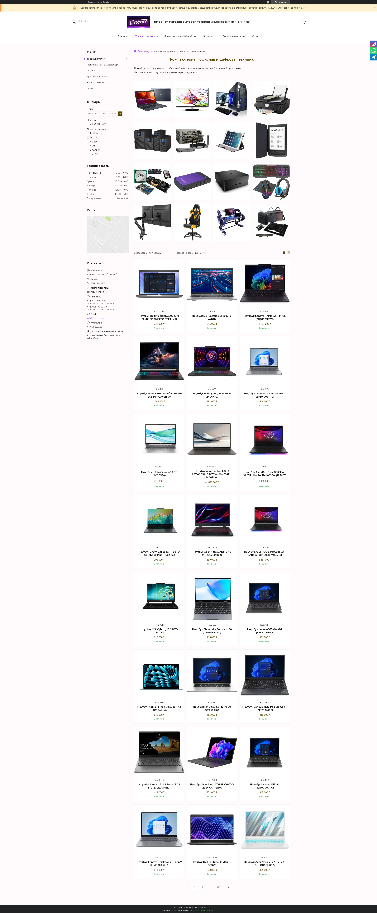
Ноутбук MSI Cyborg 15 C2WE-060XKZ (159, 631)
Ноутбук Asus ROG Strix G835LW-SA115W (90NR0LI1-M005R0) (264, 554)
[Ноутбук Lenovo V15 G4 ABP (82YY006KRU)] (265, 597)
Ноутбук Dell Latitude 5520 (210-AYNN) (212, 318)
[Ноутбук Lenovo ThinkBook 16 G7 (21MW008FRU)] (265, 361)
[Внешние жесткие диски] (192, 181)
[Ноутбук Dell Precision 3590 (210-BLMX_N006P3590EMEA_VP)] (159, 284)
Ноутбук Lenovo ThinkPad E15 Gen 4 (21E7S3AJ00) (264, 709)
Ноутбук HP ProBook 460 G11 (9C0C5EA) (159, 474)
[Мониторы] (192, 99)
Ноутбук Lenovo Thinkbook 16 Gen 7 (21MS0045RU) (159, 864)
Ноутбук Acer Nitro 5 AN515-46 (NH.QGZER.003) (212, 554)
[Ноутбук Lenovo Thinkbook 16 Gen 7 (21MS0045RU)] (159, 830)
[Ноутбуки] (152, 99)
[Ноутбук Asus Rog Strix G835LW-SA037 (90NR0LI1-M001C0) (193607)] (265, 439)
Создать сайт (93, 2)
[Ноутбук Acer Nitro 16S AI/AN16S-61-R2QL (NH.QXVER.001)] (159, 361)
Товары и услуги (145, 36)
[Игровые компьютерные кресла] (192, 222)
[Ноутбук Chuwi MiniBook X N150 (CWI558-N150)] (212, 597)
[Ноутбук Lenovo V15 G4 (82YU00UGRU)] (265, 752)
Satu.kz (203, 907)
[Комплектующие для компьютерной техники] (152, 181)
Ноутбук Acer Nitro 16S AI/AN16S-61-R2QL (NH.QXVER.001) (159, 395)
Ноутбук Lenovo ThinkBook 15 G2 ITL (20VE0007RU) (159, 786)
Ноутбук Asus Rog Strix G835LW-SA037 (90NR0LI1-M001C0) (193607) (264, 474)
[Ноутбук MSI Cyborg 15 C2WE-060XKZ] (159, 597)
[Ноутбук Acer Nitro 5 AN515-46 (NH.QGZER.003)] (212, 519)
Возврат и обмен (97, 82)
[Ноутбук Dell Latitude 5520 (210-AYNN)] (212, 284)
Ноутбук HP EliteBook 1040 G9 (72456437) (212, 709)
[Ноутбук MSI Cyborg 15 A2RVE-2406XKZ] (212, 361)
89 (218, 887)
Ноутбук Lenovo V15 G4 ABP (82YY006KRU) (264, 631)
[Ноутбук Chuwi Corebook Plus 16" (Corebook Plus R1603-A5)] (159, 519)
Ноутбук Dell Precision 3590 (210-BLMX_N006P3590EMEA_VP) (159, 318)
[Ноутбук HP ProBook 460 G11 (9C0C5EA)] (159, 439)
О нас (255, 36)
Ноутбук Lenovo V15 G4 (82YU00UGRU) (265, 786)
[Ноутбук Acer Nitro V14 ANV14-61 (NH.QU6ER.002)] (265, 830)
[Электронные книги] (271, 140)
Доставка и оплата (233, 36)
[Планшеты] (231, 140)
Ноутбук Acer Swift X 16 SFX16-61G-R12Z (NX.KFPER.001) (212, 786)
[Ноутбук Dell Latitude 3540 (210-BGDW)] (212, 830)
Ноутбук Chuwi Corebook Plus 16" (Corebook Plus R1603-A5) (159, 554)
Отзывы (91, 70)
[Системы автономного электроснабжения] (152, 140)
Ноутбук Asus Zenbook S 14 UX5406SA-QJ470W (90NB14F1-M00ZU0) (212, 474)
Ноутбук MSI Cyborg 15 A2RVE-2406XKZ (212, 395)
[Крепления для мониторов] (152, 222)
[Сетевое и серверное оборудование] (192, 140)
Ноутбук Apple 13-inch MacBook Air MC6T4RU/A (159, 709)
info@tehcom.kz (95, 318)
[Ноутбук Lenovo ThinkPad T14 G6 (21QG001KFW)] (265, 284)
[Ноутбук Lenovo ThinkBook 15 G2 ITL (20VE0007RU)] (159, 752)
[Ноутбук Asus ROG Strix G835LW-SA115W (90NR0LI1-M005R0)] (265, 519)
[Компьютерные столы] (231, 222)
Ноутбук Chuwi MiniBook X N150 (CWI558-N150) (212, 631)
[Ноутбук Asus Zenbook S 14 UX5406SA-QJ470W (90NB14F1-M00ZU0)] (212, 439)
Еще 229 (94, 154)
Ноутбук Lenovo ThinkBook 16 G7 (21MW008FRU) (265, 395)
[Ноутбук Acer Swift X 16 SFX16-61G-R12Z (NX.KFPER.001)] (212, 752)
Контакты (209, 36)
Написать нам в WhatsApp (180, 36)
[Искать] (74, 22)
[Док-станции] (231, 181)
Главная (123, 36)
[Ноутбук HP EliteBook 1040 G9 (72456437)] (212, 675)
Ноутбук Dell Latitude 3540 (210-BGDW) (212, 864)
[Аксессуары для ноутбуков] (271, 222)
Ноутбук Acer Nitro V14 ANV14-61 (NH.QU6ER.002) (265, 864)
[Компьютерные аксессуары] (271, 181)
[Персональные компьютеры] (231, 99)
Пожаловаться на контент (202, 910)
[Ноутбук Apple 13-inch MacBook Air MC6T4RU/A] (159, 675)
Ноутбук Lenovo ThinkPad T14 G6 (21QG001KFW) (265, 318)
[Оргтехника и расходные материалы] (271, 99)
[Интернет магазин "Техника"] (138, 22)
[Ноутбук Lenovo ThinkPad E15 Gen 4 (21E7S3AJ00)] (265, 675)
